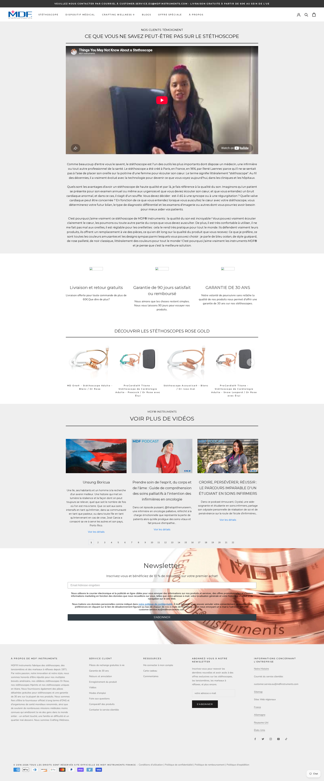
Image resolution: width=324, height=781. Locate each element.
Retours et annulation (100, 676)
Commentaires (150, 676)
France (257, 707)
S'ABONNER (162, 617)
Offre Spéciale (170, 14)
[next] (250, 362)
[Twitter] (263, 739)
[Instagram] (270, 739)
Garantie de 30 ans (99, 670)
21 (226, 542)
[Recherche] (306, 14)
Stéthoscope (48, 14)
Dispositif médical (80, 14)
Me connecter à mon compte (158, 665)
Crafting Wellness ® (118, 14)
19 (212, 542)
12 (165, 542)
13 (172, 542)
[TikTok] (286, 739)
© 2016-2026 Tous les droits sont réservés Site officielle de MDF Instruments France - (76, 765)
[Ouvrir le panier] (314, 15)
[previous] (73, 362)
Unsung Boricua (96, 482)
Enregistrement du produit (103, 682)
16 (192, 542)
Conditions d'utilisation (151, 764)
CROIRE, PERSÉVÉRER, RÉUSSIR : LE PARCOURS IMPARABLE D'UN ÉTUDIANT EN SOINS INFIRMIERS (228, 488)
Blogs (146, 14)
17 (199, 542)
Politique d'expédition (238, 764)
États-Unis (259, 730)
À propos (196, 14)
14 (179, 542)
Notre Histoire (261, 668)
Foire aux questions (99, 698)
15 (185, 542)
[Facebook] (255, 739)
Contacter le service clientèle (104, 709)
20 (219, 542)
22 (233, 542)
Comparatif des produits (102, 704)
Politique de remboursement (210, 764)
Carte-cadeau (150, 670)
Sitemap (258, 691)
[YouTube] (278, 739)
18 (206, 542)
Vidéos (92, 687)
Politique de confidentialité (179, 764)
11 (158, 542)
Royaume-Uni (261, 722)
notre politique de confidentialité (155, 604)
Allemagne (259, 714)
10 (152, 542)
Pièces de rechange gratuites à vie (106, 665)
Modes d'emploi (97, 693)
